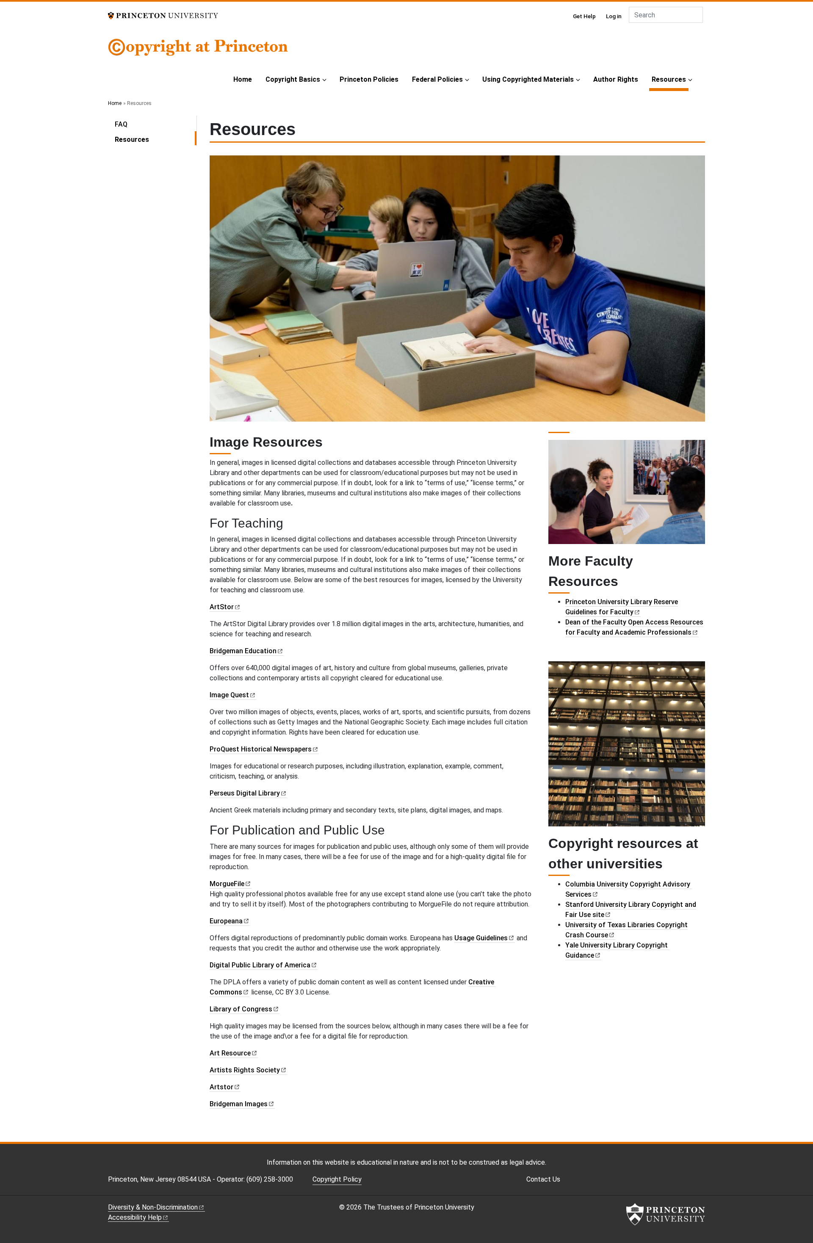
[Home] (198, 52)
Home (242, 79)
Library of (241, 1009)
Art (230, 1053)
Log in (614, 16)
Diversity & (153, 1207)
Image (229, 695)
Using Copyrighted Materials (528, 79)
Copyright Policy (337, 1179)
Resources (670, 79)
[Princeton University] (163, 15)
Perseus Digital (245, 793)
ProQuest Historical (261, 749)
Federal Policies (437, 79)
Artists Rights (245, 1070)
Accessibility (135, 1217)
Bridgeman (243, 651)
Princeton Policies (369, 79)
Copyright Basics (292, 79)
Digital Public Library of (260, 965)
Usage (481, 938)
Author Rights (615, 79)
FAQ (121, 124)
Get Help (584, 16)
